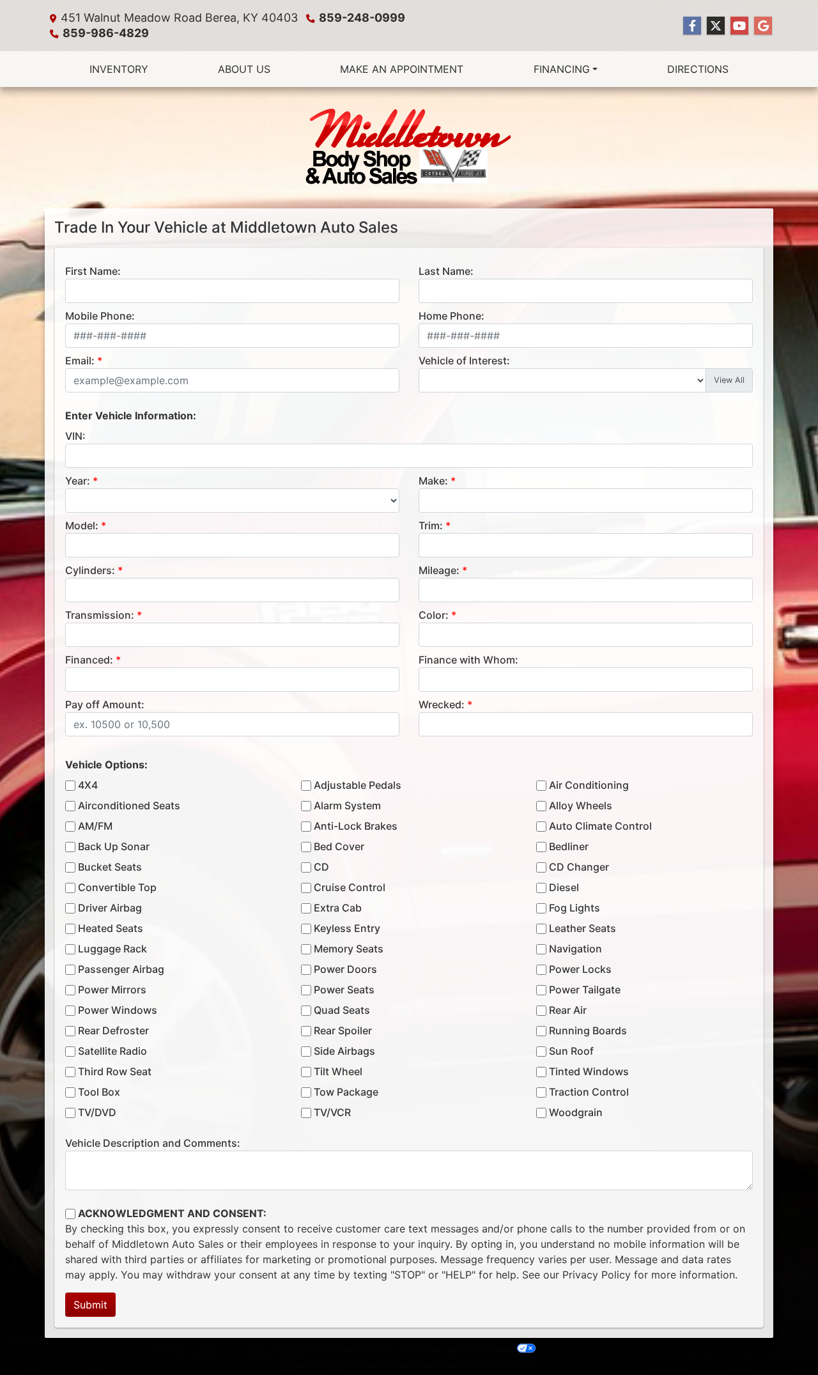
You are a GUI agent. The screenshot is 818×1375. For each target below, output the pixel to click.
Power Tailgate (585, 989)
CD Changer (579, 866)
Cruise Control (349, 887)
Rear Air (568, 1010)
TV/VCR (332, 1112)
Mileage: (439, 570)
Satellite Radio (112, 1051)
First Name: (93, 271)
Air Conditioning (589, 785)
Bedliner (569, 846)
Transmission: (99, 615)
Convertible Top (117, 887)
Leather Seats (582, 928)
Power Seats (344, 989)
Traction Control (589, 1091)
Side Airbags (344, 1051)
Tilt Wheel (338, 1071)
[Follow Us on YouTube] (739, 26)
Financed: (89, 659)
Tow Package (346, 1091)
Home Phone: (451, 315)
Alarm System (347, 805)
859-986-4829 (106, 33)
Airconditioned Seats (129, 805)
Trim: (431, 525)
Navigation (575, 948)
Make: (433, 480)
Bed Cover (339, 846)
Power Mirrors (112, 989)
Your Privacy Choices (480, 1348)
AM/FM (95, 826)
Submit (90, 1304)
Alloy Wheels (580, 805)
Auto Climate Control (600, 826)
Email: (80, 360)
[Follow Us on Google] (763, 26)
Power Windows (117, 1010)
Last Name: (446, 271)
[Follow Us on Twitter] (716, 26)
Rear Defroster (113, 1030)
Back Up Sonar (114, 846)
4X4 (88, 785)
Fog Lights (574, 907)
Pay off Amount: (104, 704)
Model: (81, 525)
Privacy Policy (596, 1274)
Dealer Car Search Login (319, 1348)
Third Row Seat (114, 1071)
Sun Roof (571, 1051)
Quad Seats (342, 1010)
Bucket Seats (110, 866)
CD (321, 866)
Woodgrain (576, 1112)
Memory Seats (348, 948)
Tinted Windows (589, 1071)
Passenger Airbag (121, 969)
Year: (77, 480)
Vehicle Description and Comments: (152, 1143)
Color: (434, 615)
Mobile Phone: (100, 315)
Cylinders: (90, 570)
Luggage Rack (112, 948)
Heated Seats (110, 928)
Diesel (564, 887)
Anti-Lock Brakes (355, 826)
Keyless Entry (347, 928)
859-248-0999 (362, 17)
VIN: (75, 436)
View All (729, 380)
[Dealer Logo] (409, 147)
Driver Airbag (110, 907)
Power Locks (580, 969)
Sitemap (428, 1348)
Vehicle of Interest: (464, 360)
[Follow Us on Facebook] (692, 26)
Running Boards (588, 1030)
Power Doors (345, 969)
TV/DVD (97, 1112)
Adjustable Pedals (357, 785)
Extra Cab (338, 907)
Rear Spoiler (343, 1030)
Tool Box (99, 1091)
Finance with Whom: (468, 659)
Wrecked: (442, 704)
